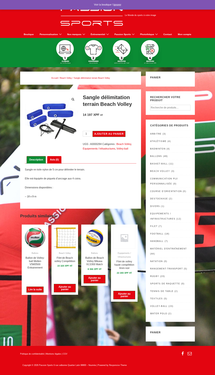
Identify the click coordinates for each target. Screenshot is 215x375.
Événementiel (98, 34)
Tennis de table (161, 291)
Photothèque (147, 34)
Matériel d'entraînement (168, 249)
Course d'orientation (166, 191)
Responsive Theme (118, 365)
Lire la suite (35, 289)
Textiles (156, 298)
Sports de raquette (165, 283)
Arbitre (155, 134)
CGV (65, 354)
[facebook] (183, 354)
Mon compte (184, 34)
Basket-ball (159, 164)
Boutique (29, 34)
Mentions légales (53, 354)
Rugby (154, 276)
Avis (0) (54, 159)
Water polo (158, 313)
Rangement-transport (166, 269)
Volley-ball (122, 148)
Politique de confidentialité (32, 354)
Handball (157, 241)
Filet (154, 226)
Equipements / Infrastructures (99, 148)
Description (36, 159)
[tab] (36, 160)
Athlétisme (158, 141)
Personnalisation (49, 34)
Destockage (159, 198)
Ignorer (117, 4)
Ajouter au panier (109, 134)
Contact (167, 34)
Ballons (156, 156)
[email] (190, 354)
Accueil (54, 78)
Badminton (158, 149)
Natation (156, 261)
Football (157, 234)
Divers (155, 206)
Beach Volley (66, 78)
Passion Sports (122, 34)
